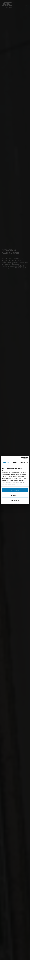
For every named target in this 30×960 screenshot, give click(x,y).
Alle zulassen (15, 490)
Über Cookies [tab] (24, 462)
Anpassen (14, 495)
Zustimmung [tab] (5, 462)
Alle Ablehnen (15, 500)
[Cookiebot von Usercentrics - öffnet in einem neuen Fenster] (21, 458)
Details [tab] (15, 462)
